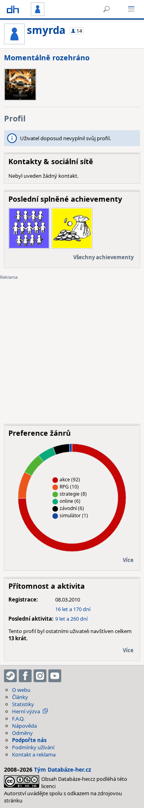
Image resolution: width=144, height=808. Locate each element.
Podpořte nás (29, 740)
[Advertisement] (72, 346)
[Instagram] (40, 675)
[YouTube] (54, 675)
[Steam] (10, 675)
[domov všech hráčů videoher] (13, 9)
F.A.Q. (18, 718)
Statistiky (23, 704)
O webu (21, 689)
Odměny (22, 733)
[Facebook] (25, 675)
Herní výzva (26, 711)
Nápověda (24, 725)
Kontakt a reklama (34, 754)
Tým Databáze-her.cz (62, 769)
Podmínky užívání (33, 747)
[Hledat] (106, 9)
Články (20, 697)
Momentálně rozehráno (47, 57)
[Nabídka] (131, 9)
